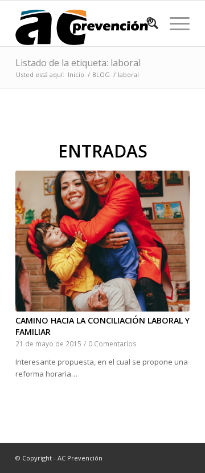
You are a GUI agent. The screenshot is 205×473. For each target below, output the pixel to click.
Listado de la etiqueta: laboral (78, 62)
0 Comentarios (112, 343)
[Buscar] (147, 23)
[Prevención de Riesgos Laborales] (85, 23)
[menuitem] (147, 23)
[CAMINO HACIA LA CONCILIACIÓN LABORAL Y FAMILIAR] (102, 241)
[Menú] (174, 23)
